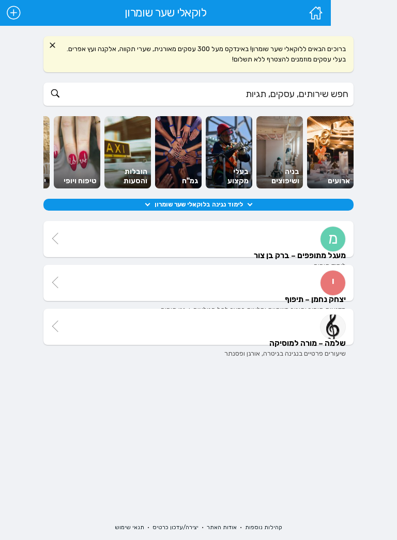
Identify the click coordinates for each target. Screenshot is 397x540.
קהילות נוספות (263, 527)
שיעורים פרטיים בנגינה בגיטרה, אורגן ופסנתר (285, 353)
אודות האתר (222, 527)
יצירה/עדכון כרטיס (175, 527)
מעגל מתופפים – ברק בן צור (300, 255)
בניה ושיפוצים (285, 176)
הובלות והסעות (135, 176)
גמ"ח (190, 181)
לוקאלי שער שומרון (166, 13)
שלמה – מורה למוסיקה (307, 343)
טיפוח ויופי (80, 181)
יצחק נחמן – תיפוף (315, 299)
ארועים (339, 181)
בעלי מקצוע (238, 176)
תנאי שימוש (129, 527)
